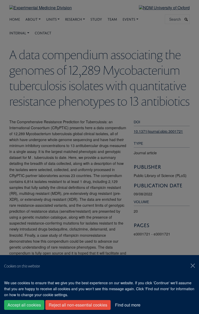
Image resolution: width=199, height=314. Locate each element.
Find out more (127, 305)
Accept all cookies (24, 305)
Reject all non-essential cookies (78, 305)
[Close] (193, 266)
